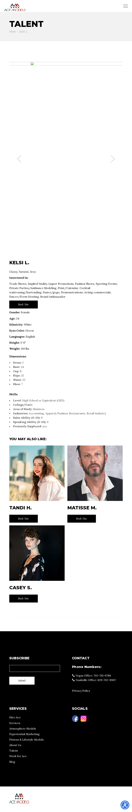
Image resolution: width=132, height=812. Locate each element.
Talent (13, 750)
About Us (15, 745)
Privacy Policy (81, 690)
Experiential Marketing (24, 734)
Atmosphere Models (22, 728)
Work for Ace (18, 756)
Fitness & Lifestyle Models (26, 739)
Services (14, 723)
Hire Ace (15, 717)
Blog (12, 761)
